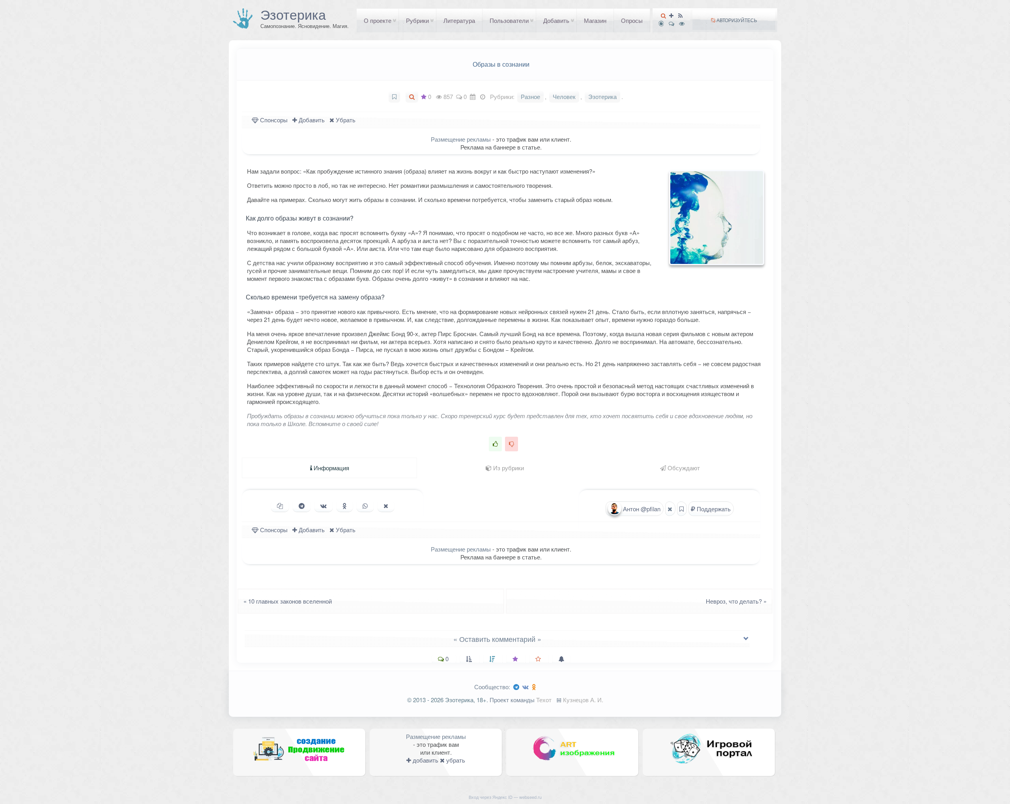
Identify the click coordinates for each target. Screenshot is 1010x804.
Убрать (344, 120)
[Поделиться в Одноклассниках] (344, 506)
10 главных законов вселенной (285, 601)
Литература (459, 20)
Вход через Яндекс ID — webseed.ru (505, 797)
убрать (455, 760)
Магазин (595, 20)
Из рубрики (508, 468)
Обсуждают (683, 468)
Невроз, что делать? (738, 601)
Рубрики (417, 20)
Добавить (556, 20)
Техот (544, 700)
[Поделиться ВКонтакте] (323, 506)
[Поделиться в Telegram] (302, 506)
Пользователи (509, 20)
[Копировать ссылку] (280, 506)
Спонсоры (273, 120)
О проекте (377, 20)
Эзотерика (293, 14)
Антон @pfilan (640, 509)
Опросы (632, 20)
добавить (424, 760)
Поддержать (713, 509)
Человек (564, 96)
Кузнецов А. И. (583, 700)
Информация (330, 468)
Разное (530, 96)
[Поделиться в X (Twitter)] (385, 506)
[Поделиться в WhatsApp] (365, 506)
